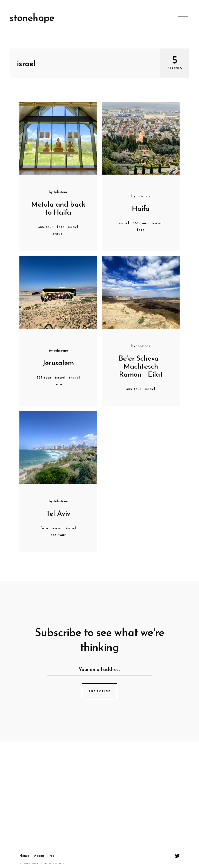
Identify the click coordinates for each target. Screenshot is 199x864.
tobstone (61, 192)
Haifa (140, 209)
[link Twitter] (177, 856)
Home (24, 856)
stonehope (32, 19)
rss (52, 856)
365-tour (45, 227)
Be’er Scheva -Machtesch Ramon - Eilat (141, 367)
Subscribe (99, 691)
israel (73, 227)
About (39, 856)
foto (61, 227)
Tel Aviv (58, 514)
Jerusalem (58, 363)
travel (58, 234)
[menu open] (183, 18)
